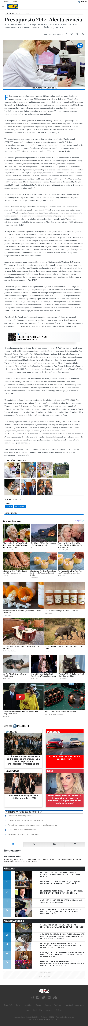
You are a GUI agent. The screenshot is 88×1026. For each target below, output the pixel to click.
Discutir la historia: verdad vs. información (25, 820)
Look (28, 1010)
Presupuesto (20, 507)
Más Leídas (9, 868)
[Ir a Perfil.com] (83, 1)
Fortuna (38, 1005)
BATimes (59, 1010)
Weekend (57, 1005)
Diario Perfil (8, 1005)
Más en (8, 726)
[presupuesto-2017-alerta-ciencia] (12, 470)
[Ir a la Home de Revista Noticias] (12, 6)
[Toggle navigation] (4, 6)
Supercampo (79, 1005)
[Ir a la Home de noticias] (44, 990)
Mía (40, 1010)
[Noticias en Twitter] (43, 997)
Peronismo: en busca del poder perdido (24, 834)
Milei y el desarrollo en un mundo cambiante (32, 338)
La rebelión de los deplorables (20, 815)
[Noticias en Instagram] (32, 997)
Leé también (24, 334)
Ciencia (9, 507)
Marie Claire (28, 1005)
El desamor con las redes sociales (22, 829)
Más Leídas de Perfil (14, 921)
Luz (34, 1010)
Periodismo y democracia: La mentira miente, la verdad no (32, 825)
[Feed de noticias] (49, 997)
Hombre (48, 1005)
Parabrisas (68, 1005)
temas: (8, 504)
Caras (18, 1005)
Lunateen (49, 1010)
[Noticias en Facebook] (37, 997)
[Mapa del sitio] (55, 997)
